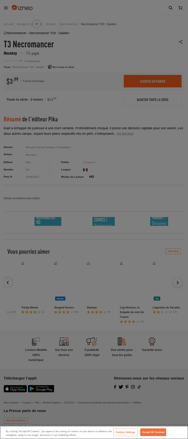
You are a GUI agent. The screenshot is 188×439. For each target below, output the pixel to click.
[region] (94, 432)
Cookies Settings (125, 432)
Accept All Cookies (153, 432)
